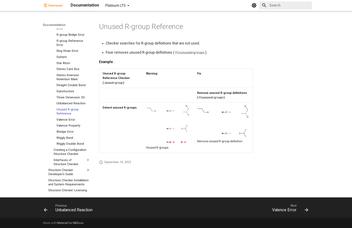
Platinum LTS (115, 5)
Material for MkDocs (70, 223)
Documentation (54, 25)
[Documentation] (53, 5)
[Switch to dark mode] (254, 5)
